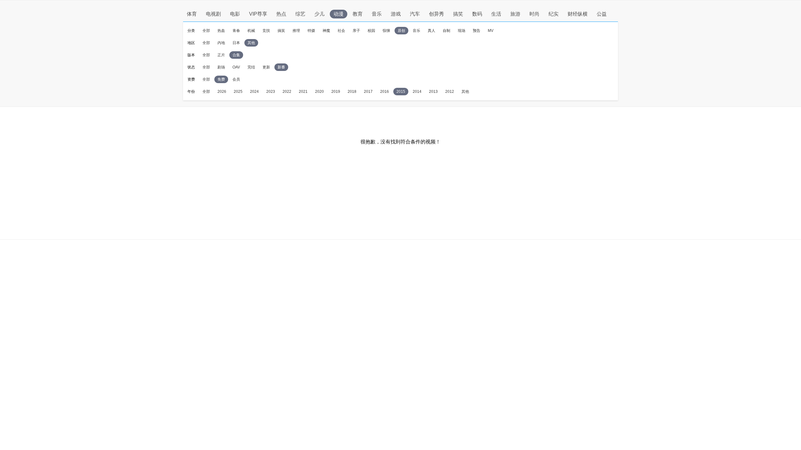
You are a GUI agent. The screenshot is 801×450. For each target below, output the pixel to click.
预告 (476, 30)
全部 (206, 30)
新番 (281, 67)
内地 (221, 43)
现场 (461, 30)
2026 (221, 91)
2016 (384, 91)
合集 (236, 55)
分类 (191, 30)
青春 (236, 30)
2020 (319, 91)
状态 (191, 67)
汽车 (415, 14)
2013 (433, 91)
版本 (191, 55)
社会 (341, 30)
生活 (496, 14)
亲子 (356, 30)
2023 (270, 91)
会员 (236, 79)
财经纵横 (578, 14)
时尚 (534, 14)
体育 (192, 14)
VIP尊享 (258, 14)
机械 (251, 30)
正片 (221, 55)
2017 (368, 91)
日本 (236, 43)
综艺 (300, 14)
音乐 (377, 14)
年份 (191, 91)
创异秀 (436, 14)
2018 (352, 91)
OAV (236, 67)
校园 (371, 30)
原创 (401, 30)
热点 (281, 14)
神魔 (326, 30)
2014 (417, 91)
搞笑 (458, 14)
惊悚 (386, 30)
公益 (602, 14)
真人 (431, 30)
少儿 (319, 14)
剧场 (221, 67)
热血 (221, 30)
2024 (254, 91)
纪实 (553, 14)
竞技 (266, 30)
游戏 (396, 14)
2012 (449, 91)
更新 (266, 67)
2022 (287, 91)
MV (490, 30)
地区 (191, 43)
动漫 (339, 14)
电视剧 (213, 14)
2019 (335, 91)
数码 (477, 14)
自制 (446, 30)
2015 (400, 91)
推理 (296, 30)
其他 (251, 43)
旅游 (515, 14)
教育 (358, 14)
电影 (235, 14)
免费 (221, 79)
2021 (303, 91)
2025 (238, 91)
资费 (191, 79)
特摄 (311, 30)
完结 (251, 67)
